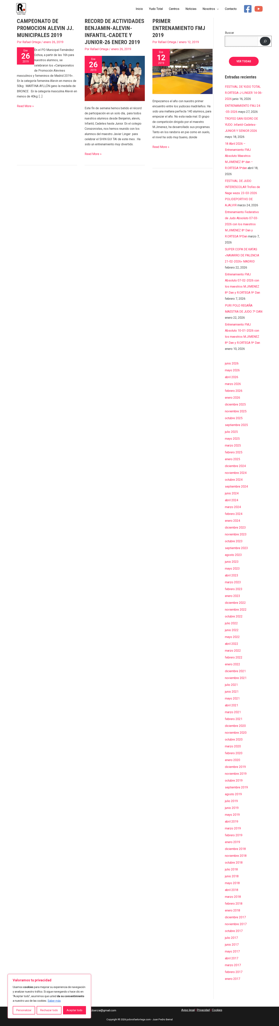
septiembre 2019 (236, 787)
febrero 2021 (233, 719)
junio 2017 (232, 944)
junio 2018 (232, 876)
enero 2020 (232, 760)
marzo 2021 (233, 712)
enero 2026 (232, 397)
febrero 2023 (233, 589)
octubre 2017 (234, 931)
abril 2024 (231, 500)
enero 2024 (232, 520)
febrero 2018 (233, 903)
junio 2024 (232, 493)
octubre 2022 (234, 616)
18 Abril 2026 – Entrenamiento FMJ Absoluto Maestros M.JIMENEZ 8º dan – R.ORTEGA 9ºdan (239, 156)
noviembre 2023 (236, 534)
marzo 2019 (233, 828)
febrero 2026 (233, 391)
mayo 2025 (232, 438)
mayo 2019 (232, 815)
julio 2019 (231, 801)
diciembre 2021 (235, 671)
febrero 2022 (233, 657)
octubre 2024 (234, 479)
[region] (49, 996)
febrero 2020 (233, 753)
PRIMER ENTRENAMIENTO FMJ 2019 (178, 28)
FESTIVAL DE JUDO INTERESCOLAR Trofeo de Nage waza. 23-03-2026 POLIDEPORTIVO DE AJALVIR (242, 193)
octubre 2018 (234, 862)
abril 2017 (231, 958)
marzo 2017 (233, 965)
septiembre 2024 (236, 486)
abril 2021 (231, 705)
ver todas (243, 61)
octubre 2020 (234, 739)
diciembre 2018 (235, 849)
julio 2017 (231, 938)
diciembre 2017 (235, 917)
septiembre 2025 (236, 425)
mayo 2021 (232, 698)
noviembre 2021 (236, 678)
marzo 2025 (233, 445)
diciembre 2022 (235, 603)
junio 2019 (232, 808)
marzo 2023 (233, 582)
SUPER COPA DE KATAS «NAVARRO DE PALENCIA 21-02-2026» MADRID (242, 255)
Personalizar (24, 1010)
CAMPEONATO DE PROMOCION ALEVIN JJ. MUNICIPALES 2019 (45, 28)
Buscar (229, 33)
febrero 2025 (233, 452)
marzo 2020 (233, 746)
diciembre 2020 (235, 726)
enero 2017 (232, 979)
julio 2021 (231, 685)
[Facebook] (248, 9)
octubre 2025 (234, 418)
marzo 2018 (233, 897)
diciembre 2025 (235, 404)
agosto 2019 (233, 794)
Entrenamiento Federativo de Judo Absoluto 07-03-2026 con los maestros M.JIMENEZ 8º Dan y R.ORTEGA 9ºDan (242, 224)
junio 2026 (232, 363)
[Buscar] (265, 41)
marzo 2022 (233, 650)
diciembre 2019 (235, 767)
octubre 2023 (234, 541)
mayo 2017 (232, 951)
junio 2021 (232, 691)
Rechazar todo (49, 1010)
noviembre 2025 (236, 411)
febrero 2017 (233, 972)
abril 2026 (231, 377)
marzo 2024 (233, 507)
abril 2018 (231, 890)
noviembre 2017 (236, 924)
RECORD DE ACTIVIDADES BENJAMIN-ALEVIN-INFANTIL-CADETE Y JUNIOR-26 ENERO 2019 (114, 31)
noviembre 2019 (236, 773)
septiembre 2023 (236, 548)
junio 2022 (232, 630)
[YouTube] (258, 9)
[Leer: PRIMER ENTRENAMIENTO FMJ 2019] (182, 71)
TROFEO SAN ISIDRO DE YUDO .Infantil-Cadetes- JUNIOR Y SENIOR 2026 (241, 125)
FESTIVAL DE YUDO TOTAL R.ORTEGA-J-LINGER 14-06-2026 (243, 93)
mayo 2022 (232, 637)
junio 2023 (232, 562)
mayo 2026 (232, 370)
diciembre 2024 (235, 466)
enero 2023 (232, 596)
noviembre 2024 (236, 473)
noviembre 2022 (236, 609)
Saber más (54, 1000)
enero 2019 (232, 842)
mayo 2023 (232, 568)
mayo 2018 (232, 883)
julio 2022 (231, 623)
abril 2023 (231, 575)
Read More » (25, 106)
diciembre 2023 (235, 527)
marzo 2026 (233, 384)
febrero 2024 (233, 514)
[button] (217, 9)
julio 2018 (231, 869)
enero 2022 (232, 664)
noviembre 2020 (236, 732)
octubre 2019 (234, 780)
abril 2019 (231, 821)
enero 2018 (232, 910)
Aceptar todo (74, 1010)
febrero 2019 (233, 835)
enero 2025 (232, 459)
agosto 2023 (233, 555)
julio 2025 (231, 432)
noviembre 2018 (236, 856)
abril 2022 (231, 644)
